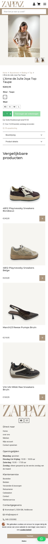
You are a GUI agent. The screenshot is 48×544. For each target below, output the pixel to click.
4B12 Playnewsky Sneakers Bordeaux (18, 209)
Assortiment (14, 73)
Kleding (24, 73)
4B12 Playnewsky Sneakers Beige (18, 269)
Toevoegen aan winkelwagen (26, 114)
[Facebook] (21, 420)
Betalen (6, 482)
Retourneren (8, 489)
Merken (6, 438)
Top (30, 73)
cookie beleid (25, 530)
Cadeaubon (7, 493)
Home (5, 73)
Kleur (5, 92)
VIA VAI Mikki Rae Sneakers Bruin (18, 388)
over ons (6, 434)
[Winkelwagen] (39, 4)
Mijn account (8, 442)
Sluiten (24, 541)
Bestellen (7, 479)
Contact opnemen (10, 445)
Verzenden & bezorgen (12, 486)
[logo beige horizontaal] (13, 4)
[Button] (34, 4)
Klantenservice (9, 500)
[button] (45, 4)
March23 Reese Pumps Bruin (19, 327)
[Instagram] (27, 420)
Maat (5, 102)
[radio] (5, 97)
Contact (6, 496)
